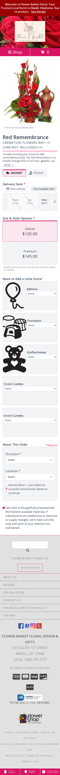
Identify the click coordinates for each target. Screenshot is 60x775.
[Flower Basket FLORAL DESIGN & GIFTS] (30, 40)
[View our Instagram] (33, 627)
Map (31, 772)
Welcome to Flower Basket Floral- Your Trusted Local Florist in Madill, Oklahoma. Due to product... (30, 7)
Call (11, 772)
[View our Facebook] (21, 627)
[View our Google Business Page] (27, 627)
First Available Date (44, 188)
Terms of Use (30, 761)
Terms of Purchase (39, 755)
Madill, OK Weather (14, 744)
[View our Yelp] (39, 627)
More (7, 164)
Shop (17, 52)
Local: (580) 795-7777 (30, 659)
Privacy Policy (14, 755)
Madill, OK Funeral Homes (21, 732)
